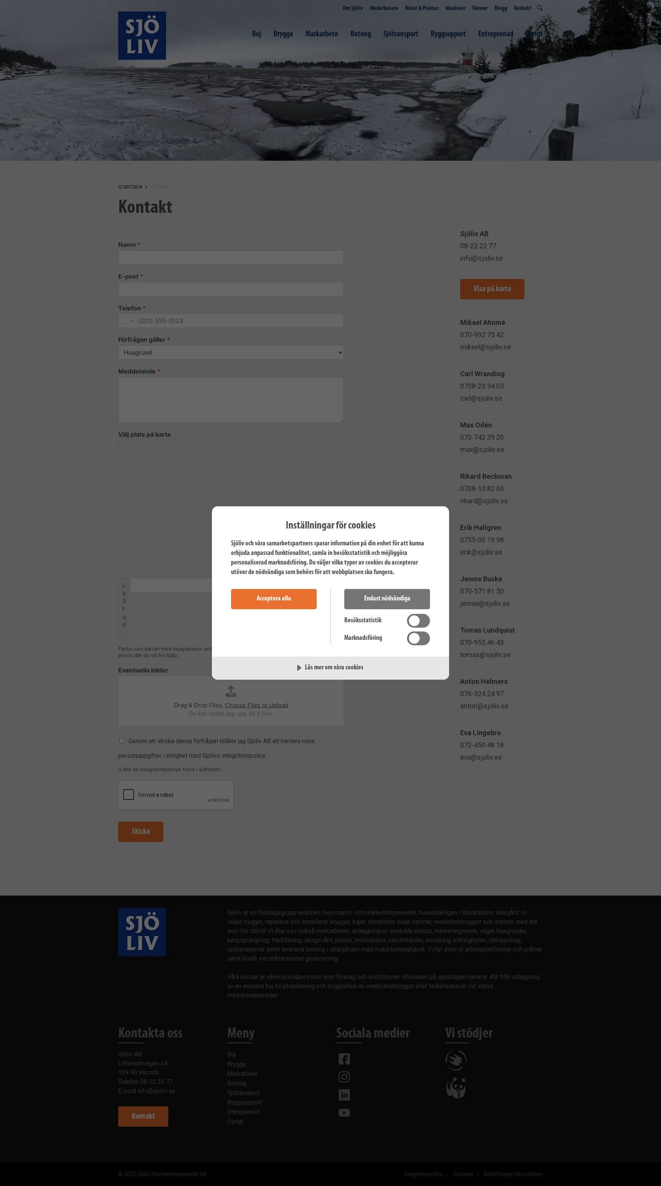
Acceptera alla (274, 598)
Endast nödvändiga (387, 598)
